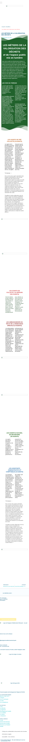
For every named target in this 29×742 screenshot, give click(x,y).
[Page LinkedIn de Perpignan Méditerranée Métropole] (17, 637)
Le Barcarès (19, 604)
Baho (1, 601)
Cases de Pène (12, 603)
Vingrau (2, 615)
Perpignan (18, 606)
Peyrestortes (24, 606)
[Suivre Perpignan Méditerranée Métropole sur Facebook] (9, 637)
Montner (6, 606)
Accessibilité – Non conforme (8, 736)
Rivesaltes (23, 608)
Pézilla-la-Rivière (3, 608)
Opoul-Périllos (12, 606)
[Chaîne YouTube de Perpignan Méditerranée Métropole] (14, 637)
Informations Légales (6, 734)
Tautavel (6, 612)
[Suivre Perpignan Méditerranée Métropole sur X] (20, 637)
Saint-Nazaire (15, 611)
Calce (1, 603)
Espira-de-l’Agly (7, 604)
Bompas (10, 601)
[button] (1, 3)
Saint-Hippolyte (19, 609)
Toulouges (17, 612)
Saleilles (2, 612)
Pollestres (11, 608)
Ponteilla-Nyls (17, 608)
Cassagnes (18, 603)
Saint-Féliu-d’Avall (11, 609)
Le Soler (25, 604)
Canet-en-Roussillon (23, 601)
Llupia (1, 606)
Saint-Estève (3, 609)
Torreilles (12, 612)
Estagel (14, 604)
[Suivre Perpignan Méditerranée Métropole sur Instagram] (12, 637)
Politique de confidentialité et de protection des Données (14, 731)
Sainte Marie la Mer (23, 611)
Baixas (5, 601)
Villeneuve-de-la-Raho (10, 614)
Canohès (5, 603)
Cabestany (15, 601)
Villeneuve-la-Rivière (21, 614)
